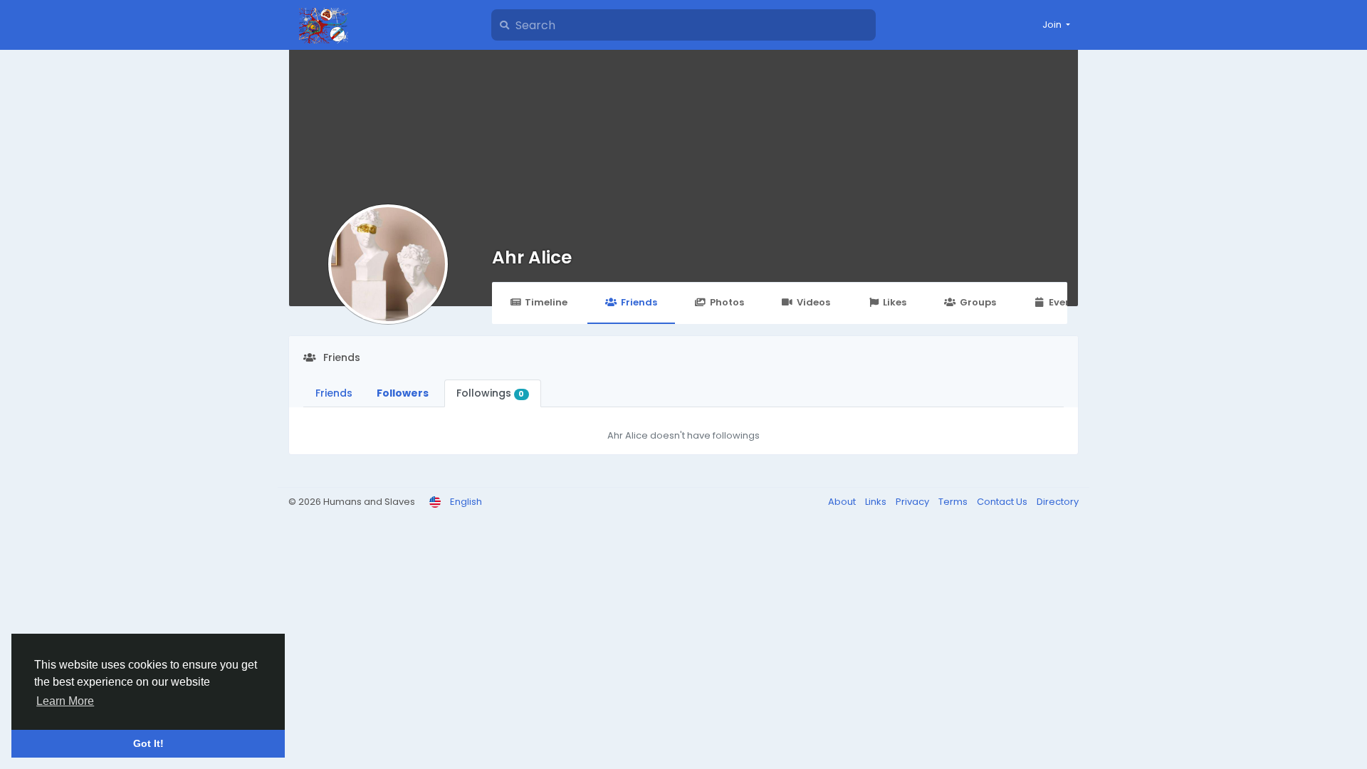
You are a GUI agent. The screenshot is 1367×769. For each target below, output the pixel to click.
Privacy (913, 501)
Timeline (546, 302)
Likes (894, 302)
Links (877, 501)
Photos (727, 302)
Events (1065, 302)
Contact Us (1003, 501)
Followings (490, 393)
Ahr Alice (532, 257)
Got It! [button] (148, 743)
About (843, 501)
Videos (813, 302)
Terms (954, 501)
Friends (639, 302)
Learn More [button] (65, 701)
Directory (1058, 501)
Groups (978, 302)
